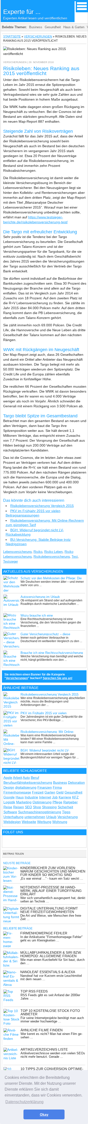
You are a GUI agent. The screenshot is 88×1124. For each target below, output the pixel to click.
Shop (37, 807)
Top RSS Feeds (34, 991)
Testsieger (10, 561)
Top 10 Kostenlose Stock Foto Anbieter (50, 1012)
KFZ (75, 797)
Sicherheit (65, 807)
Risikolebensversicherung (51, 556)
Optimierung (42, 802)
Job (55, 797)
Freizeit (38, 792)
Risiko (37, 552)
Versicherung (67, 817)
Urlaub (51, 817)
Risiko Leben (53, 552)
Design (8, 787)
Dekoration (76, 782)
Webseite (29, 822)
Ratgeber (70, 802)
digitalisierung (25, 787)
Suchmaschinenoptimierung (39, 812)
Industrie (31, 797)
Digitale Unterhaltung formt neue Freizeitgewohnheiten (49, 910)
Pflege (57, 802)
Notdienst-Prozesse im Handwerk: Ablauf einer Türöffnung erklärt (51, 890)
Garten (49, 792)
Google (9, 797)
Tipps (66, 812)
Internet (45, 797)
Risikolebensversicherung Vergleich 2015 (42, 506)
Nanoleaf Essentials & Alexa (47, 972)
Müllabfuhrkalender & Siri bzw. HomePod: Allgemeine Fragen (51, 954)
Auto (26, 778)
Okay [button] (44, 1114)
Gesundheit (53, 27)
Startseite (12, 36)
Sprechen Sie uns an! (57, 678)
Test (75, 556)
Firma (57, 787)
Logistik (9, 802)
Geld (60, 792)
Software (10, 812)
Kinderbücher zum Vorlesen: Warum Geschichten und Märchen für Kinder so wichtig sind (52, 871)
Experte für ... (35, 14)
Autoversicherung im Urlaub (40, 597)
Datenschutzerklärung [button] (24, 1102)
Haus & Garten (73, 27)
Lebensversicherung (17, 552)
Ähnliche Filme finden (42, 1030)
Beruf (35, 778)
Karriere (65, 797)
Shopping (49, 807)
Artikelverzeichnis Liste (44, 1049)
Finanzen (44, 787)
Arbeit (17, 778)
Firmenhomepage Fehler (43, 933)
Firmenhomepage (17, 792)
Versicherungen (38, 36)
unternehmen (34, 817)
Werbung (44, 822)
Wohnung (59, 822)
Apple (7, 778)
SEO (28, 807)
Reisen (18, 807)
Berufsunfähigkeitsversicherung (27, 782)
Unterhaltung (13, 817)
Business (35, 27)
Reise (7, 807)
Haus (20, 797)
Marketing (24, 802)
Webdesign (12, 822)
